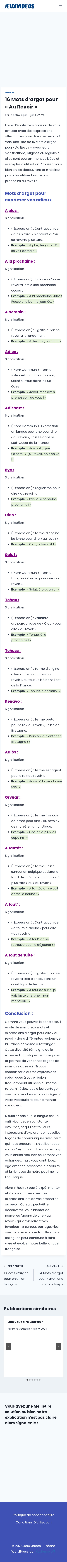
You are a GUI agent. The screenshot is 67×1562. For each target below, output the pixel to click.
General (10, 92)
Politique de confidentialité (33, 1515)
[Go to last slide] (8, 1346)
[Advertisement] (33, 47)
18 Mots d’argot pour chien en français (16, 1275)
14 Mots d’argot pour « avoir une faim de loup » (50, 1275)
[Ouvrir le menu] (60, 6)
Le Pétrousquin (18, 115)
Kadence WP (46, 1551)
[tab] (27, 1380)
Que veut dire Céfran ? (25, 1322)
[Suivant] (58, 1346)
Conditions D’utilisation (33, 1522)
